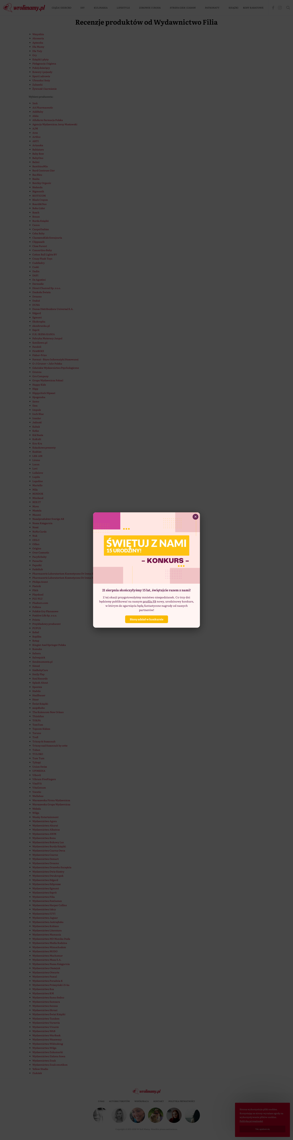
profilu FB (149, 601)
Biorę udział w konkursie (146, 619)
